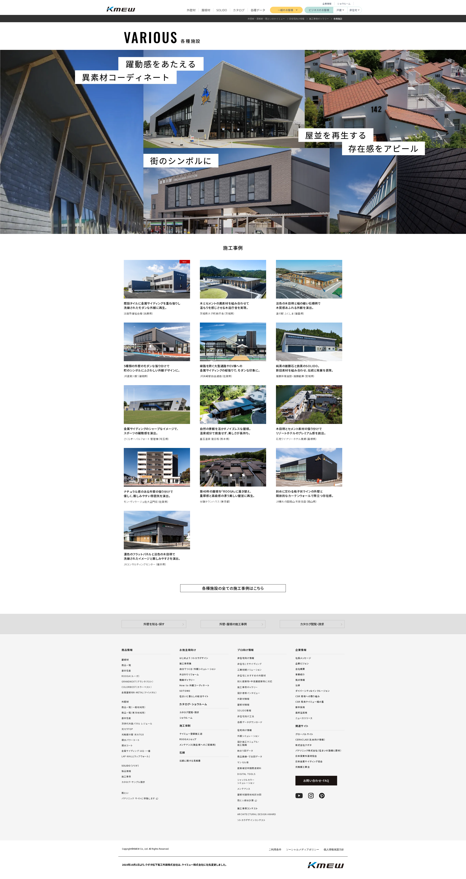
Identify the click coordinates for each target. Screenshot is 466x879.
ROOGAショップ (188, 739)
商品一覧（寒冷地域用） (134, 712)
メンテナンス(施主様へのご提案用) (197, 744)
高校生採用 (301, 712)
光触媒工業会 (302, 766)
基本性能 (126, 670)
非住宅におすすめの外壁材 (251, 675)
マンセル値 (243, 762)
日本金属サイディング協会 (309, 761)
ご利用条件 (275, 849)
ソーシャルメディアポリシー (302, 849)
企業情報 (327, 3)
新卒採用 (300, 707)
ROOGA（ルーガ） (131, 675)
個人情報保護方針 (334, 849)
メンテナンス (243, 788)
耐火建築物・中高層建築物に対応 (254, 681)
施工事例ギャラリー (247, 687)
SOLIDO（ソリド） (130, 765)
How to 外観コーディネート (194, 685)
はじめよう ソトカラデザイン (193, 657)
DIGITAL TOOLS (246, 774)
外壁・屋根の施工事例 (233, 624)
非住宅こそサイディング (249, 663)
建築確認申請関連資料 (249, 768)
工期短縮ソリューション (249, 669)
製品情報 (126, 771)
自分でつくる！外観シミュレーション (197, 668)
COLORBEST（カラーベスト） (137, 686)
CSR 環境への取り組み (307, 696)
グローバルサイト (304, 734)
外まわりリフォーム (189, 674)
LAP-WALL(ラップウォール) (136, 756)
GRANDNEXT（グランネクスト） (138, 681)
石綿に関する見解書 (190, 760)
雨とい (138, 795)
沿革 (297, 685)
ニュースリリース (304, 718)
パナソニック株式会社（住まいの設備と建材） (318, 750)
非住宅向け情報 (245, 658)
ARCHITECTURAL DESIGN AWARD (256, 814)
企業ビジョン (302, 663)
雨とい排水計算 (245, 800)
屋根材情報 (243, 704)
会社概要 (300, 668)
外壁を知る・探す (153, 624)
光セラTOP (127, 728)
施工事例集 (185, 663)
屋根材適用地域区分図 (249, 794)
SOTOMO (184, 690)
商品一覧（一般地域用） (134, 707)
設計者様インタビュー (248, 693)
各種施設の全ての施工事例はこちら (233, 588)
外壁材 (125, 701)
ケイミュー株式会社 (120, 9)
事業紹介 (300, 674)
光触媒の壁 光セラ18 (133, 734)
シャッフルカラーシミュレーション (246, 781)
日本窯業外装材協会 (306, 755)
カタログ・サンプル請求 (133, 781)
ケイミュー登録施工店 (190, 733)
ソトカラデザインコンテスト (251, 820)
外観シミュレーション (248, 735)
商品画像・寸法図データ (249, 756)
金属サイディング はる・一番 (136, 750)
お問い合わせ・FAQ (316, 780)
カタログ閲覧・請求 (312, 624)
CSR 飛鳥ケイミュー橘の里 (309, 701)
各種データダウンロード (249, 722)
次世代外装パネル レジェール (137, 723)
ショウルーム (343, 3)
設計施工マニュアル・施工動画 (248, 743)
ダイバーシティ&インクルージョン (312, 690)
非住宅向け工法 (245, 716)
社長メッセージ (303, 657)
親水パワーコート (131, 739)
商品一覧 (126, 665)
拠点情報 (300, 679)
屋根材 (125, 659)
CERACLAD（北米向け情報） (310, 739)
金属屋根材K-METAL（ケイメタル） (139, 692)
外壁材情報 (243, 698)
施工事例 (126, 776)
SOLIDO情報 (244, 710)
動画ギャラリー (187, 679)
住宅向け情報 (244, 730)
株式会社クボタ (303, 744)
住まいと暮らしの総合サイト (194, 696)
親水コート (127, 745)
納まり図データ (245, 750)
